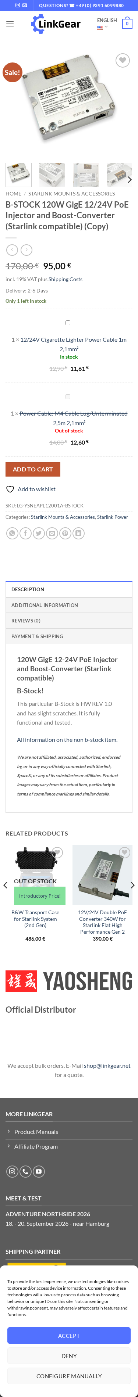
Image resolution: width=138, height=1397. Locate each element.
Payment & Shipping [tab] (37, 636)
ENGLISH (107, 20)
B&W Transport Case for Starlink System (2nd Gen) (35, 918)
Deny (69, 1356)
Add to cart (33, 469)
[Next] (120, 104)
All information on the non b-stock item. (67, 739)
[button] (10, 24)
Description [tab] (27, 589)
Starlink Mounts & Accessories (71, 194)
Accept (69, 1335)
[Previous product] (26, 250)
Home (13, 194)
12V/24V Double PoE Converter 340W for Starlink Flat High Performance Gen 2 (102, 922)
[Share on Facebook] (26, 533)
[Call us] (26, 1172)
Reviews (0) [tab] (25, 621)
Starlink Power (112, 517)
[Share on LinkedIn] (78, 533)
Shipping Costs (65, 279)
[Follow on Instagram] (17, 5)
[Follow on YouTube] (39, 1172)
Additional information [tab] (44, 605)
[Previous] (17, 104)
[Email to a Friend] (52, 533)
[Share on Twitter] (39, 533)
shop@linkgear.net (107, 1065)
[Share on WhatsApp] (12, 533)
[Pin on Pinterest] (65, 533)
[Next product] (12, 250)
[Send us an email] (24, 5)
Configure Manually (69, 1376)
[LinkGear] (56, 24)
